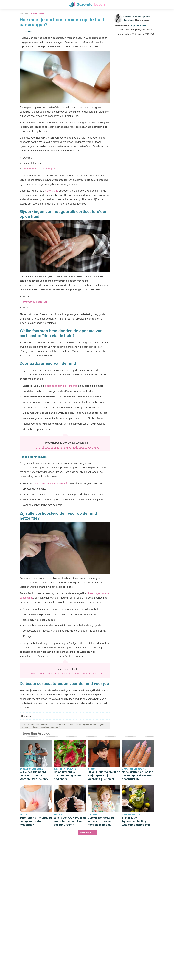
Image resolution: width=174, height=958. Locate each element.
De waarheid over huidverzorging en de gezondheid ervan (66, 447)
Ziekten (91, 769)
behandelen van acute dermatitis (51, 483)
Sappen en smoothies (132, 815)
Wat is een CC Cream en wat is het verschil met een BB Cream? (70, 821)
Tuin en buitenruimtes (65, 769)
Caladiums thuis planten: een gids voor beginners (69, 775)
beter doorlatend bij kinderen (61, 385)
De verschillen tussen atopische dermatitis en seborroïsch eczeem (66, 673)
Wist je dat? (60, 815)
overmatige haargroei (35, 301)
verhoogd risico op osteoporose (41, 168)
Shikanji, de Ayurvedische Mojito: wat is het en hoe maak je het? (137, 821)
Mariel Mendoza (143, 20)
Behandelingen (39, 13)
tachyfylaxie (51, 190)
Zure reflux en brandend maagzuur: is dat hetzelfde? (36, 821)
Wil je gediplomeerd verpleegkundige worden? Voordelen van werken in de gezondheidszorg (35, 775)
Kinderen (92, 815)
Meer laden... (87, 832)
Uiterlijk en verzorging (32, 769)
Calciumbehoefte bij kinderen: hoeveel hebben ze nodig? (101, 821)
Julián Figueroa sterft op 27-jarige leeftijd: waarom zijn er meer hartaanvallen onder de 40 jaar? (104, 775)
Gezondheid (25, 13)
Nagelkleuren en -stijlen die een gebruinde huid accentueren (137, 775)
